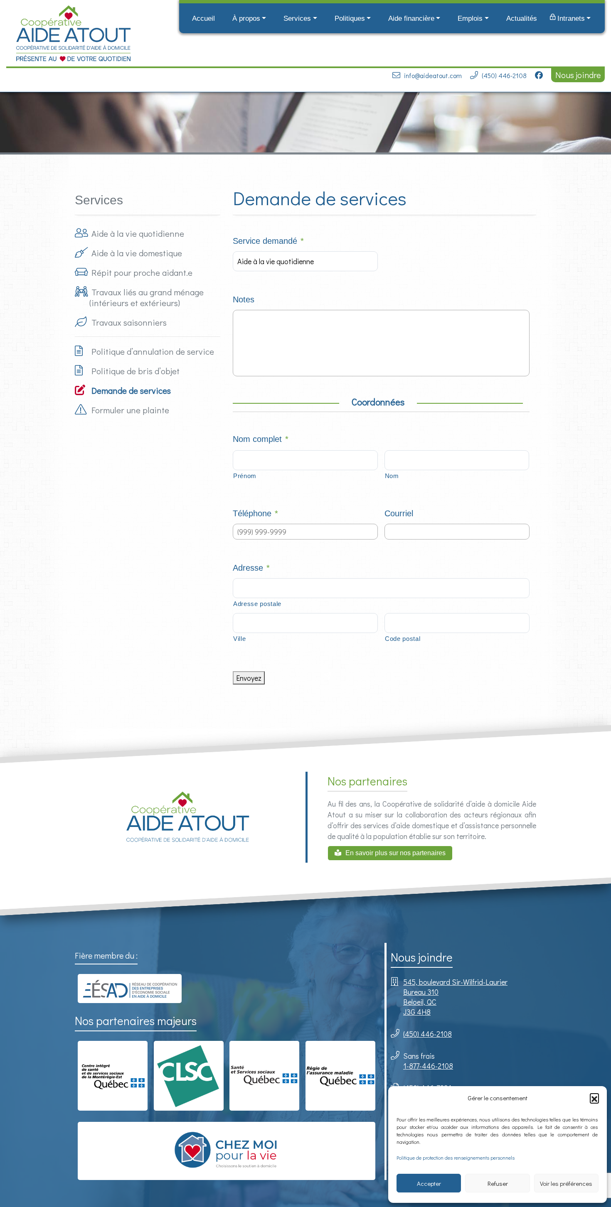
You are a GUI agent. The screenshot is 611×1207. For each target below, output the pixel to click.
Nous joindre (578, 74)
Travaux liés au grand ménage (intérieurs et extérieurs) (146, 297)
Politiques (350, 18)
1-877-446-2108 (428, 1066)
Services (297, 18)
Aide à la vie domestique (136, 253)
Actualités (521, 18)
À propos (246, 18)
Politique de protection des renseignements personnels (456, 1157)
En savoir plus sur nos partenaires (395, 852)
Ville (239, 638)
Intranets (571, 18)
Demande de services (131, 390)
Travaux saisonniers (129, 322)
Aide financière (411, 18)
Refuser (498, 1183)
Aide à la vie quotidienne (137, 233)
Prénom (244, 476)
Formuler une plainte (130, 410)
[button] (594, 1098)
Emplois (470, 18)
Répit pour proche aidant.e (141, 272)
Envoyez (248, 678)
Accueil (203, 18)
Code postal (402, 638)
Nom (392, 476)
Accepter (429, 1183)
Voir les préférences (566, 1183)
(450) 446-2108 (504, 75)
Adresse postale (257, 604)
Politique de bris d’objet (135, 371)
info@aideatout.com (433, 75)
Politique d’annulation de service (152, 351)
